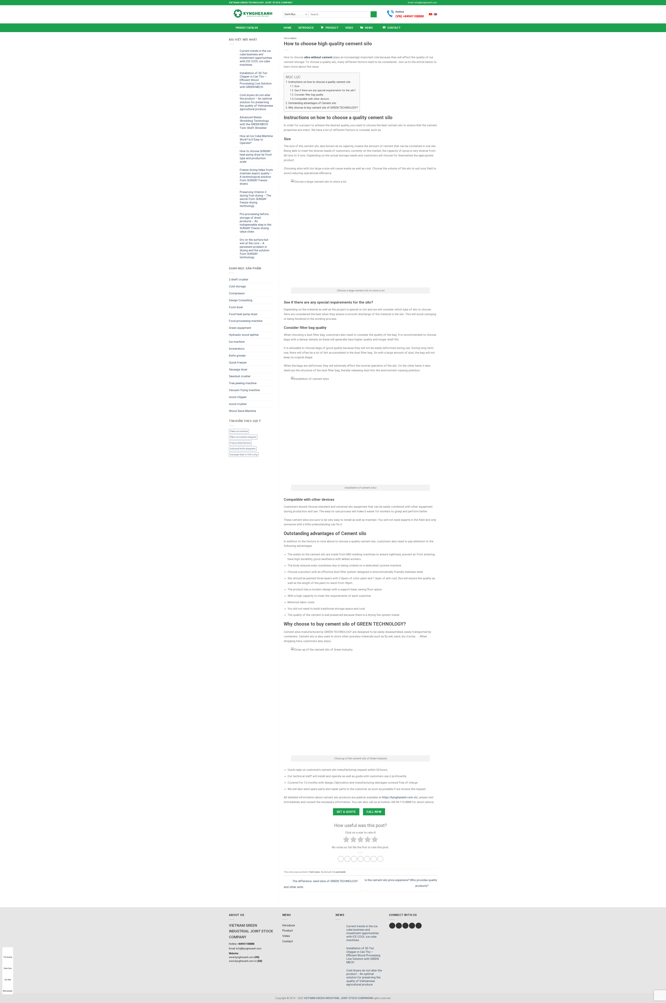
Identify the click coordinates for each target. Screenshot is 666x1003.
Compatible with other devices (311, 98)
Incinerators (236, 348)
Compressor (237, 293)
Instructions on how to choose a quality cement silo (319, 82)
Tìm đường (7, 957)
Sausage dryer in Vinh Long (243, 454)
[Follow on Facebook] (393, 2)
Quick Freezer (238, 362)
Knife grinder (237, 355)
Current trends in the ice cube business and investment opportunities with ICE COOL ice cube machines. (256, 58)
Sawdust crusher (240, 376)
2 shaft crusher (238, 279)
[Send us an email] (403, 2)
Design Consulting (240, 300)
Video (349, 27)
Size (296, 86)
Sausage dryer (238, 369)
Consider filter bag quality (308, 94)
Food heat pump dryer (243, 314)
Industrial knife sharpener (242, 448)
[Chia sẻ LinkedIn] (367, 859)
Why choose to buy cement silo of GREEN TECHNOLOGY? (323, 107)
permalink (341, 872)
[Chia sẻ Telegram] (380, 859)
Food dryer (236, 307)
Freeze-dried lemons (240, 443)
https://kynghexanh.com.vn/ (400, 797)
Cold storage (237, 286)
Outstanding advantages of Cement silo (312, 103)
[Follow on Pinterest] (419, 926)
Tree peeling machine (243, 383)
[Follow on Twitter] (400, 2)
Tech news (290, 38)
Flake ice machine (239, 431)
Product (287, 930)
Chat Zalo (8, 968)
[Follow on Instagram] (396, 2)
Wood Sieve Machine (242, 411)
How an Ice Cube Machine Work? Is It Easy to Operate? (256, 139)
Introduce (306, 27)
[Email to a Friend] (354, 859)
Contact (287, 941)
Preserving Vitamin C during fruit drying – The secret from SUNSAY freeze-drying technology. (255, 199)
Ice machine (237, 341)
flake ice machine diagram (243, 437)
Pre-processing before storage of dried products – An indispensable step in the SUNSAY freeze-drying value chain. (255, 222)
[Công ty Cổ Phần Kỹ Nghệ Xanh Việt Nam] (430, 14)
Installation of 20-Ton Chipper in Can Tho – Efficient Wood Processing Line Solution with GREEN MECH (256, 80)
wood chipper (238, 397)
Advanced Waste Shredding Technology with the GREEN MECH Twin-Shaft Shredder (254, 122)
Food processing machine (245, 321)
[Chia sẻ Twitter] (347, 859)
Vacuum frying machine (244, 390)
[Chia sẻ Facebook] (341, 859)
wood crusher (238, 404)
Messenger (7, 991)
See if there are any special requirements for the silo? (325, 90)
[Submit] (374, 14)
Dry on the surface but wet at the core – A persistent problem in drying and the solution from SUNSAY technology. (254, 248)
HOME (287, 27)
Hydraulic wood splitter (244, 334)
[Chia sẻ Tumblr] (374, 859)
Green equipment (240, 328)
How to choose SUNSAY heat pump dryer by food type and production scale (256, 156)
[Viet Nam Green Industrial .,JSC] (435, 14)
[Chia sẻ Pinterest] (361, 859)
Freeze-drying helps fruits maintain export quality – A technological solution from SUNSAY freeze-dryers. (256, 177)
